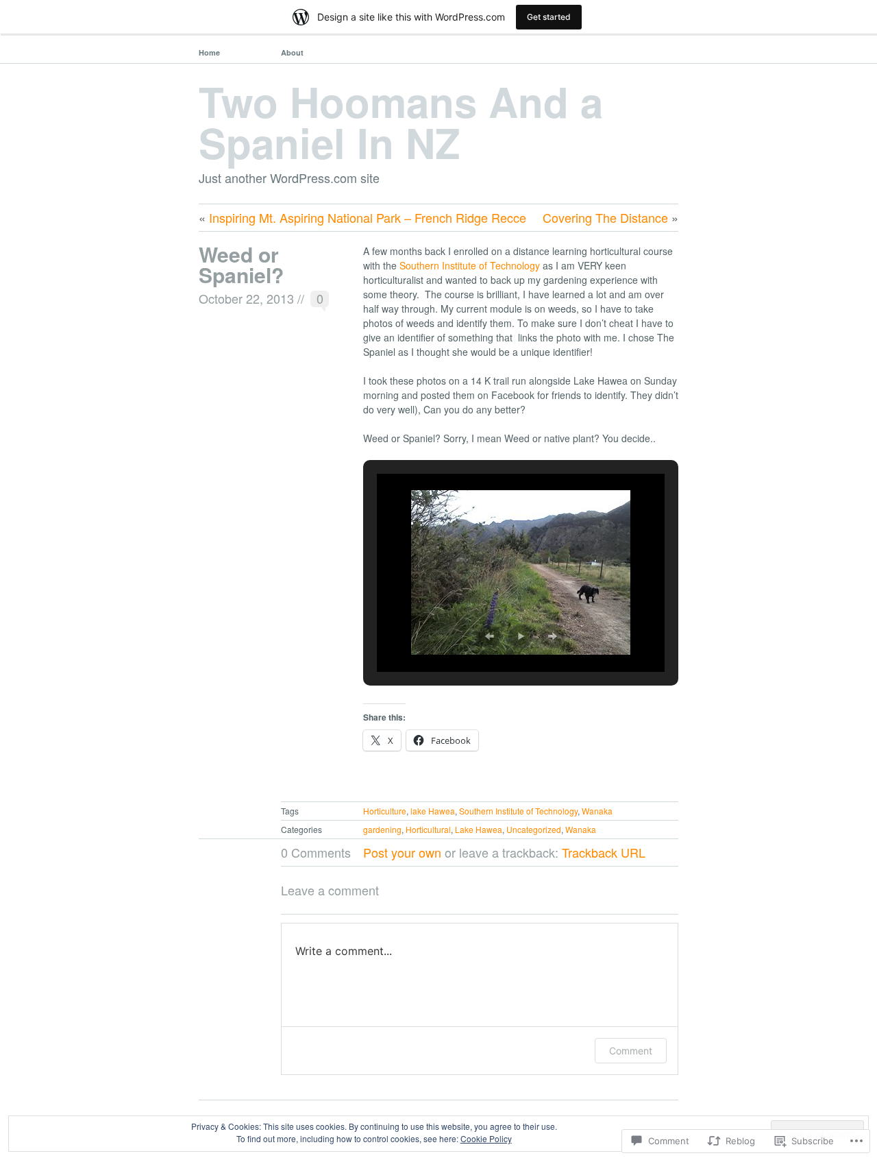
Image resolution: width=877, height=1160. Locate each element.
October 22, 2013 (246, 298)
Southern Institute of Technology (469, 265)
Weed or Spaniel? (241, 264)
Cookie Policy (486, 1138)
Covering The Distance (605, 217)
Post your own (402, 852)
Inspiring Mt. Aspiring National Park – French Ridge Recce (367, 217)
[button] (489, 636)
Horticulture (384, 811)
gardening (382, 829)
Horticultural (428, 829)
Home (209, 52)
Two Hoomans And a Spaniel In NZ (401, 121)
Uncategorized (533, 829)
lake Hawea (432, 811)
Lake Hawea (478, 829)
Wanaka (597, 811)
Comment (630, 1050)
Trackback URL (603, 852)
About (292, 52)
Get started (549, 17)
